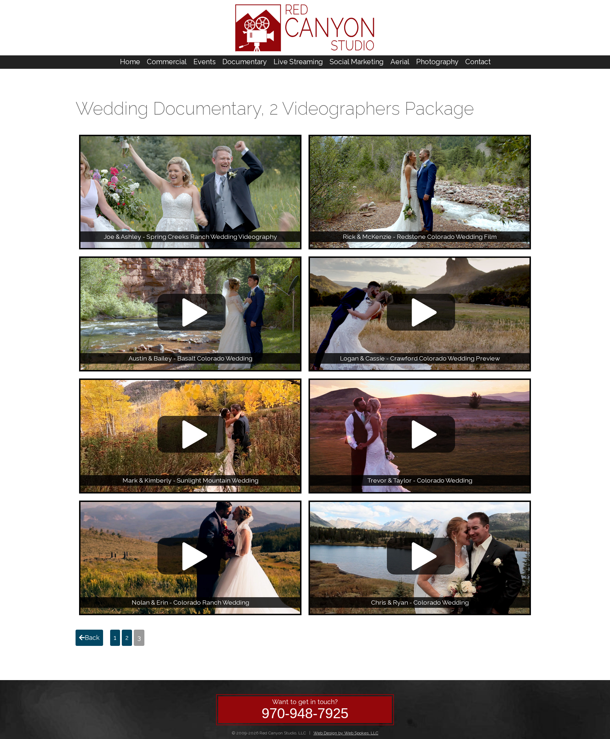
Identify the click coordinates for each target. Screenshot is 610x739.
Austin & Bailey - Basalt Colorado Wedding (190, 358)
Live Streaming (298, 61)
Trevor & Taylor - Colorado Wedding (419, 480)
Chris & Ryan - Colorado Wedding (420, 602)
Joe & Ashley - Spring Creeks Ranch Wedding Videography (190, 236)
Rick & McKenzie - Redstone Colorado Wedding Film (420, 236)
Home (130, 61)
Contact (478, 61)
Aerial (399, 61)
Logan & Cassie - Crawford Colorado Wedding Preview (420, 358)
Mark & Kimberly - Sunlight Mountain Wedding (190, 480)
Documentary (244, 61)
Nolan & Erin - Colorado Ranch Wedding (190, 602)
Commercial (167, 61)
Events (204, 61)
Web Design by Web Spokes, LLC (345, 733)
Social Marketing (357, 61)
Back (92, 637)
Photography (437, 61)
